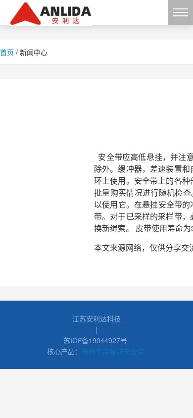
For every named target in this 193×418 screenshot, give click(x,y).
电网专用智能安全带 (113, 351)
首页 (7, 52)
